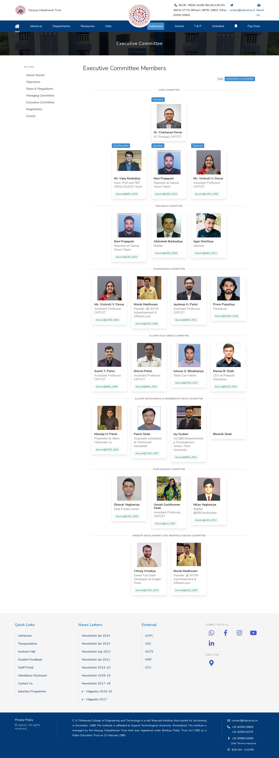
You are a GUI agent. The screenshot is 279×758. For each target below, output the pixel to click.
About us (36, 26)
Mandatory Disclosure (32, 675)
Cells (108, 26)
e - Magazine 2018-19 (97, 691)
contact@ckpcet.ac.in (245, 720)
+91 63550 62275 (242, 732)
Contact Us (25, 683)
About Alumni (35, 75)
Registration (34, 109)
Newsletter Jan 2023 (96, 644)
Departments (61, 26)
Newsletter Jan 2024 (96, 636)
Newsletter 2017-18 (96, 683)
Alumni (179, 26)
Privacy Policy (24, 720)
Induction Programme (32, 691)
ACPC (149, 636)
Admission (25, 636)
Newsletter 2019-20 (96, 667)
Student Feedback (30, 659)
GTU (148, 667)
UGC (148, 644)
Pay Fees (253, 26)
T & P (198, 26)
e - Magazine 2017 (94, 699)
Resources (88, 26)
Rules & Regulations (39, 89)
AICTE (149, 652)
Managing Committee (40, 95)
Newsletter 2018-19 (96, 675)
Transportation (27, 644)
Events (30, 116)
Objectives (33, 82)
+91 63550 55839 (242, 727)
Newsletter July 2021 (96, 652)
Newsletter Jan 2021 (96, 659)
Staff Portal (25, 667)
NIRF (148, 659)
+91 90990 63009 (242, 738)
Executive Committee (40, 102)
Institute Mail (26, 652)
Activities (218, 26)
